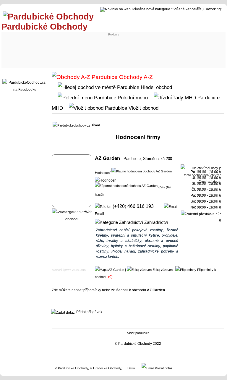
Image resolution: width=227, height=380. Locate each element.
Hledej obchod (155, 87)
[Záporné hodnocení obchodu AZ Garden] (126, 185)
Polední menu (132, 98)
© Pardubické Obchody (71, 368)
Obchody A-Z (135, 77)
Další (131, 368)
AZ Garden (107, 158)
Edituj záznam (163, 269)
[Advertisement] (112, 49)
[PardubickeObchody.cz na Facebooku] (24, 90)
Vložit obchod (142, 108)
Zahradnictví (155, 222)
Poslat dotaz (163, 368)
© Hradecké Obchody (105, 368)
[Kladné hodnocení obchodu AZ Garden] (141, 171)
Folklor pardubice (137, 333)
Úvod (96, 125)
